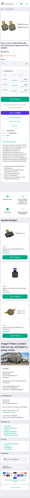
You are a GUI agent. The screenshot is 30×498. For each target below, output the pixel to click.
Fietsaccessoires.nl (14, 480)
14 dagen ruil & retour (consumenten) (22, 212)
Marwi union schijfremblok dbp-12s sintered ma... (12, 328)
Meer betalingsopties (15, 117)
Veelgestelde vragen (10, 433)
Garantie (6, 429)
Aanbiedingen (8, 447)
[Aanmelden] (25, 459)
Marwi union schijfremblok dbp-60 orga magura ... (14, 289)
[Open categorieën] (2, 3)
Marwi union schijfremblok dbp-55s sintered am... (13, 250)
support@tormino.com (9, 412)
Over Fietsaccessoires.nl (11, 443)
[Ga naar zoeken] (16, 3)
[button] (26, 3)
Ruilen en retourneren (10, 428)
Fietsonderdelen (9, 9)
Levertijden (7, 426)
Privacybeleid (8, 449)
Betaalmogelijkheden (10, 431)
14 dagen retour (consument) (16, 107)
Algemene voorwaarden (11, 435)
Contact (6, 445)
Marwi (8, 135)
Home (2, 9)
